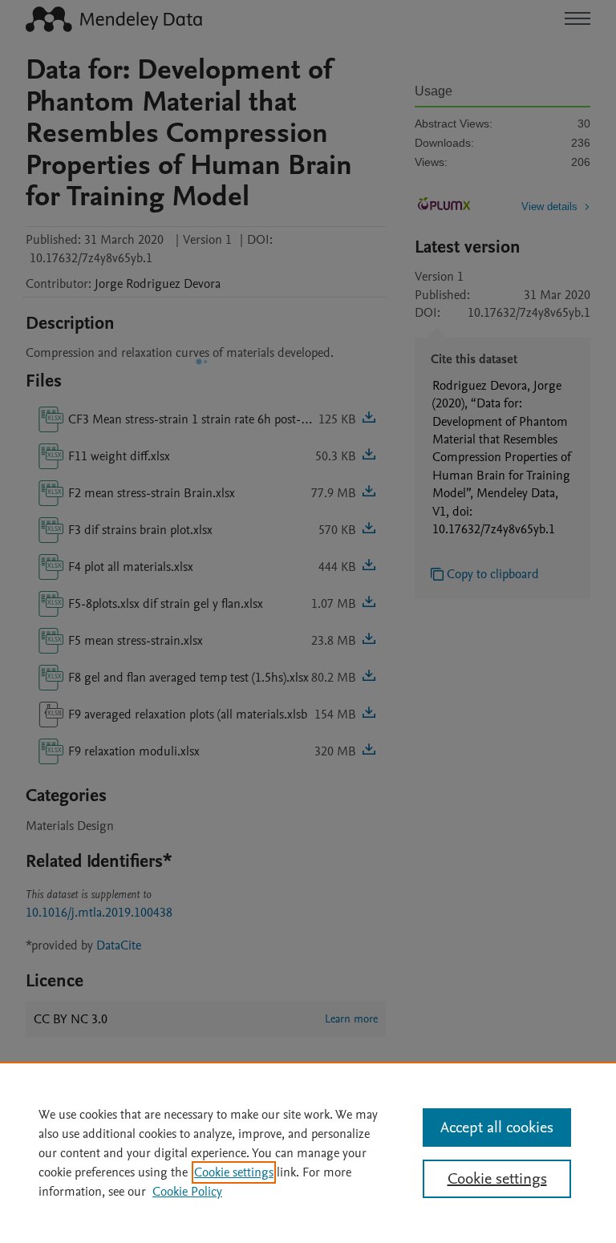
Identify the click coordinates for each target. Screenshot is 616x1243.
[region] (308, 1152)
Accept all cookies (496, 1127)
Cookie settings (234, 1172)
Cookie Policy (187, 1191)
